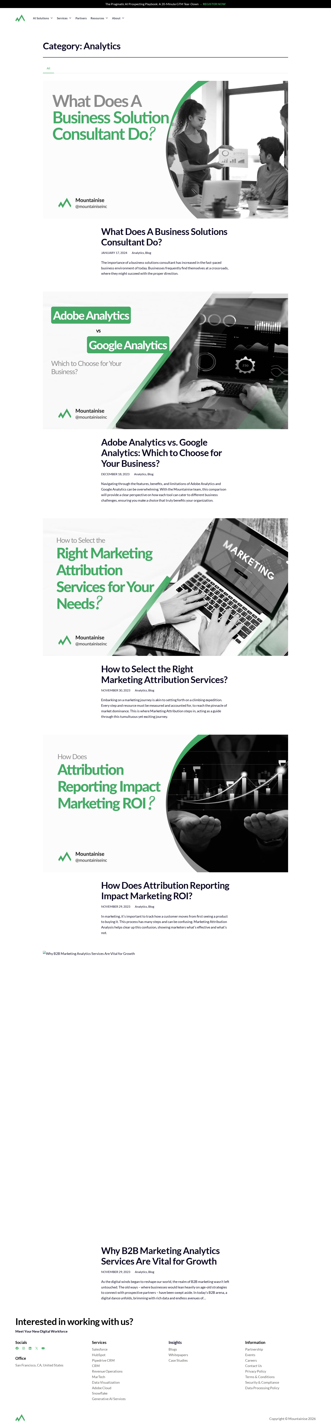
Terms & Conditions (260, 1377)
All (48, 68)
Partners (81, 18)
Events (250, 1355)
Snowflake (99, 1393)
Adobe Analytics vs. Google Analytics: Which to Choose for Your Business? (161, 453)
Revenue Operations (107, 1371)
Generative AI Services (109, 1399)
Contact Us (253, 1366)
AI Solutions (41, 18)
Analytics (138, 252)
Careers (251, 1360)
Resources (97, 18)
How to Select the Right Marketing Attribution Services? (164, 674)
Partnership (254, 1349)
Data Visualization (106, 1382)
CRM (96, 1366)
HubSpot (99, 1355)
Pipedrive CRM (103, 1360)
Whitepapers (178, 1355)
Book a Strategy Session (293, 18)
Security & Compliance (262, 1382)
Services (62, 18)
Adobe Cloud (101, 1388)
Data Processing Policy (262, 1388)
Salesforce (99, 1349)
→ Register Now (212, 4)
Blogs (173, 1349)
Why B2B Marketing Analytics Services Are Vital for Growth (160, 1255)
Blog (148, 252)
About (116, 18)
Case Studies (178, 1360)
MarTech (98, 1377)
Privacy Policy (255, 1371)
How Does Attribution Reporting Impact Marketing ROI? (165, 890)
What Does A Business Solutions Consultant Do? (164, 236)
